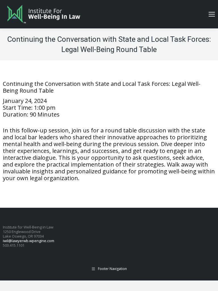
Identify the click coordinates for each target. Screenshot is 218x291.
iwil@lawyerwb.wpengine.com (28, 240)
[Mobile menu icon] (211, 14)
